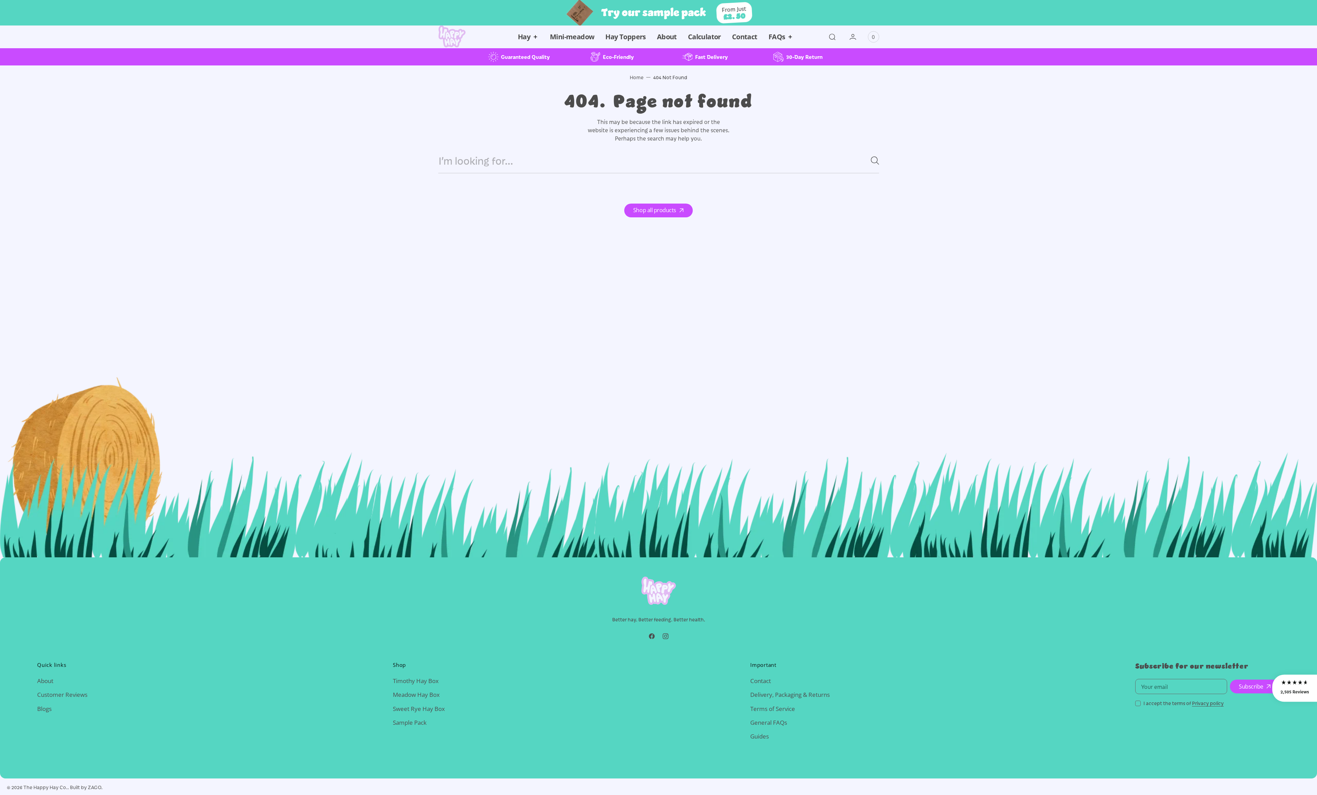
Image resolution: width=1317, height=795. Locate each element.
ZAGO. (95, 787)
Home (637, 77)
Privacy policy (1208, 703)
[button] (832, 36)
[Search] (872, 160)
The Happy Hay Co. (45, 787)
